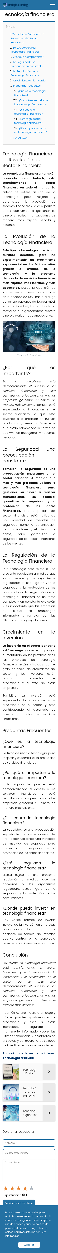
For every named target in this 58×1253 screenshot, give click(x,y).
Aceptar (29, 1245)
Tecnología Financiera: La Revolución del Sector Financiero (27, 38)
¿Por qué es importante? (28, 57)
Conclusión (20, 138)
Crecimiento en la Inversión (30, 80)
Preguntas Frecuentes (27, 86)
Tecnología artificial (18, 1058)
